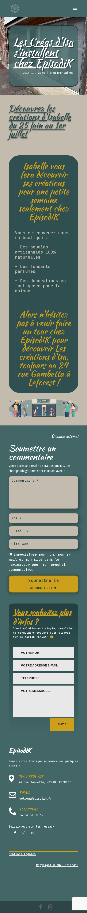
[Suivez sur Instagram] (23, 832)
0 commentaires (61, 73)
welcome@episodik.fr (35, 798)
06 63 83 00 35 (31, 815)
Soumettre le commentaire (43, 584)
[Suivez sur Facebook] (15, 832)
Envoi (62, 724)
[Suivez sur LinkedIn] (32, 832)
